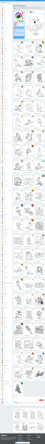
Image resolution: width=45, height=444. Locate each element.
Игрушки (4, 139)
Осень (4, 248)
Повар (4, 269)
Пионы (4, 263)
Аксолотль (4, 24)
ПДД (3, 257)
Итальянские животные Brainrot (6, 142)
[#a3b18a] (16, 23)
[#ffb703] (16, 21)
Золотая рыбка (5, 133)
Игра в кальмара (5, 138)
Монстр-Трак (4, 208)
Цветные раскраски (5, 384)
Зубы (3, 136)
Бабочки (4, 33)
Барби (4, 39)
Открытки (4, 253)
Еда (3, 123)
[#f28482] (18, 22)
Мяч (3, 223)
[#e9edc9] (18, 23)
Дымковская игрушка (5, 118)
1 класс (4, 8)
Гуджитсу (4, 81)
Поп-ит (4, 281)
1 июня (4, 6)
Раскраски (2, 0)
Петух (4, 260)
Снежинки (4, 335)
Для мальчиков (5, 111)
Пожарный (4, 275)
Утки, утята (4, 366)
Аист (3, 20)
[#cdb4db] (20, 22)
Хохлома (4, 380)
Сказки (4, 323)
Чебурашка (4, 393)
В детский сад (4, 51)
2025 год (4, 14)
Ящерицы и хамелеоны (5, 402)
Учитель (4, 369)
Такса (3, 350)
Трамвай (4, 356)
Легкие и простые (5, 181)
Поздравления (11, 0)
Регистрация (43, 0)
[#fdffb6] (21, 23)
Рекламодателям (20, 438)
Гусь (3, 84)
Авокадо (4, 18)
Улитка (4, 363)
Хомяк (4, 378)
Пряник (4, 296)
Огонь (4, 245)
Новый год (4, 238)
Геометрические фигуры (6, 69)
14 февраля (4, 11)
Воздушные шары (5, 60)
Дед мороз (4, 87)
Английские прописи (5, 27)
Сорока (4, 341)
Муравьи (4, 220)
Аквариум (4, 23)
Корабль (4, 154)
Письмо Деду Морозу (5, 266)
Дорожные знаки (5, 115)
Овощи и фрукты (5, 244)
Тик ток (4, 353)
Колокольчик (4, 151)
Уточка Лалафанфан (5, 368)
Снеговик (4, 332)
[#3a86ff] (23, 21)
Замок (4, 129)
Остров (4, 250)
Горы (3, 78)
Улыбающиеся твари (5, 365)
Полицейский (4, 278)
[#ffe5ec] (19, 23)
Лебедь (4, 178)
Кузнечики (4, 166)
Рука (3, 311)
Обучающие (4, 241)
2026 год (4, 15)
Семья (4, 320)
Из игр (4, 141)
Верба (4, 54)
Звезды (4, 130)
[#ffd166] (17, 21)
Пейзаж (4, 259)
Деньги (4, 90)
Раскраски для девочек (29, 439)
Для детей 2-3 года (5, 99)
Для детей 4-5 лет (5, 102)
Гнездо (4, 72)
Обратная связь (19, 437)
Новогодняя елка (5, 236)
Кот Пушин (4, 163)
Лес (3, 187)
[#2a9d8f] (21, 21)
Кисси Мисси (4, 148)
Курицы (4, 169)
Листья (4, 190)
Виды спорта (4, 57)
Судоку (4, 347)
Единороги (28, 438)
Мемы (4, 202)
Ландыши (4, 175)
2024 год (4, 12)
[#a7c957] (19, 21)
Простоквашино (5, 293)
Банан (4, 36)
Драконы (4, 117)
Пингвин (4, 262)
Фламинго (4, 372)
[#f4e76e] (18, 21)
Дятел (4, 121)
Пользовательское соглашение (21, 440)
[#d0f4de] (23, 22)
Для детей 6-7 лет (5, 105)
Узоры (4, 362)
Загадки (9, 0)
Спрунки (4, 344)
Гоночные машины (5, 75)
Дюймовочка (4, 120)
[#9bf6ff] (23, 23)
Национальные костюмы (6, 229)
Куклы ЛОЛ (28, 437)
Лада (3, 172)
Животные (4, 126)
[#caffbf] (22, 23)
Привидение (4, 287)
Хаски (3, 375)
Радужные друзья (5, 302)
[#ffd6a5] (20, 23)
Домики (4, 114)
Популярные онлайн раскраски (18, 421)
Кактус (4, 145)
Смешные (4, 329)
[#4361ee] (14, 22)
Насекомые (4, 226)
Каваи (3, 144)
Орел (3, 247)
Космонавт (4, 160)
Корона (4, 157)
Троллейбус (4, 359)
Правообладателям (20, 439)
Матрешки (4, 199)
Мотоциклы (4, 217)
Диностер (4, 96)
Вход (40, 0)
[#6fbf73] (20, 21)
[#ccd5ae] (17, 23)
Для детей (4, 5)
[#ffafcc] (19, 22)
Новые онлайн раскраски (17, 409)
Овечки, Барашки (5, 242)
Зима (3, 132)
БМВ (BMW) (4, 45)
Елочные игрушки (5, 124)
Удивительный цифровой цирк (6, 360)
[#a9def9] (22, 22)
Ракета (4, 305)
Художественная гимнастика (6, 381)
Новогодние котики (5, 232)
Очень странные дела (5, 254)
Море (3, 211)
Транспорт (4, 357)
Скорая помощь (5, 326)
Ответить (17, 404)
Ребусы (4, 308)
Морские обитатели (5, 214)
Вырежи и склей (5, 66)
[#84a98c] (15, 23)
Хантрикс (4, 374)
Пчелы (4, 299)
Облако (4, 239)
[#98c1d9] (14, 23)
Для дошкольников (5, 108)
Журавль (4, 127)
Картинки (15, 0)
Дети (3, 93)
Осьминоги (4, 251)
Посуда (4, 284)
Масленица (4, 196)
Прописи (4, 290)
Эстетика (4, 399)
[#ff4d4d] (14, 21)
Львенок (4, 193)
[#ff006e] (16, 22)
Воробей (4, 63)
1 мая (3, 9)
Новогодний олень (5, 235)
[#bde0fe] (21, 22)
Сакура (4, 314)
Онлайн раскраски (5, 0)
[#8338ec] (15, 22)
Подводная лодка (5, 272)
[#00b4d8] (22, 21)
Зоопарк (4, 135)
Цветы (4, 386)
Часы (3, 390)
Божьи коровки (5, 48)
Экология (4, 396)
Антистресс (4, 30)
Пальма (4, 256)
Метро (4, 205)
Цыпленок (4, 387)
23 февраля (4, 17)
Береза (4, 42)
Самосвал (4, 317)
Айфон (4, 21)
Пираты (4, 265)
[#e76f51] (17, 22)
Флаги (4, 371)
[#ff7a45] (15, 21)
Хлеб (3, 377)
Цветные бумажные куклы (6, 383)
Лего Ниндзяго (5, 184)
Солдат (4, 338)
